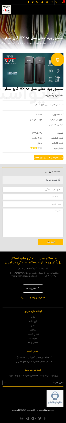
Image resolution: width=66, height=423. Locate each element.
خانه (33, 317)
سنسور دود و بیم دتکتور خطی (32, 43)
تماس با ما (31, 288)
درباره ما (33, 338)
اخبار (33, 325)
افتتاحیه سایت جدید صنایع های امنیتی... (33, 361)
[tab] (33, 171)
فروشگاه (53, 43)
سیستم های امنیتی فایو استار (49, 157)
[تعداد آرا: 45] (31, 148)
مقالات (33, 329)
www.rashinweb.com (45, 410)
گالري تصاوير (33, 334)
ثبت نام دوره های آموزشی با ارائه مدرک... (33, 357)
